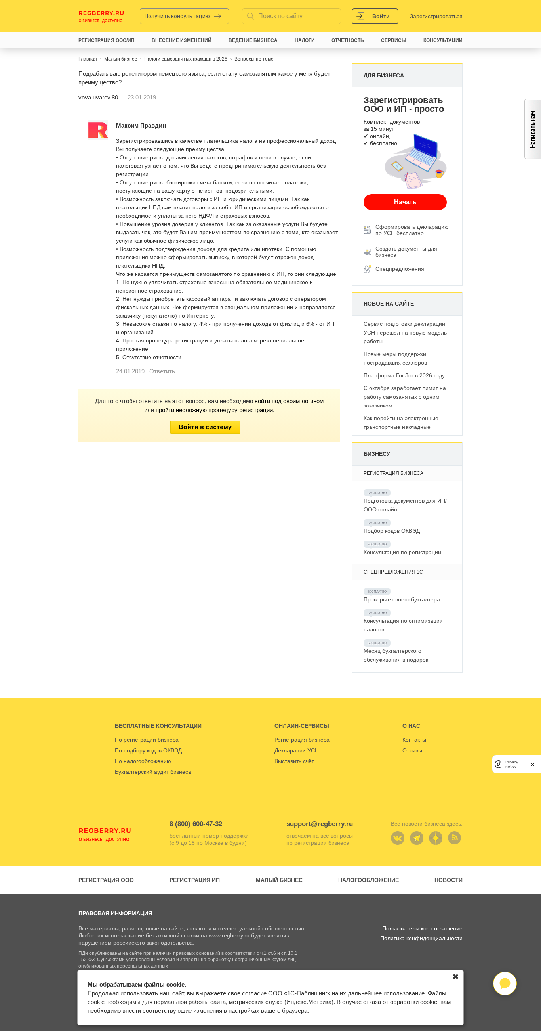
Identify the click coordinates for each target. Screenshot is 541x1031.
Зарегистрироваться (436, 16)
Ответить (162, 371)
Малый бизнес (279, 880)
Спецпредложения (399, 269)
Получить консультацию (177, 16)
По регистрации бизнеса (147, 739)
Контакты (414, 739)
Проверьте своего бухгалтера (402, 599)
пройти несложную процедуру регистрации (214, 410)
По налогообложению (143, 761)
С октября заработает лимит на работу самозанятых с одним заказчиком (405, 397)
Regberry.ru (101, 16)
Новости (448, 880)
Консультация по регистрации (402, 552)
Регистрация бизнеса (302, 739)
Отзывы (412, 750)
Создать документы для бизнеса (406, 251)
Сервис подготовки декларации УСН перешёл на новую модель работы (405, 332)
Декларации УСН (296, 750)
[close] (532, 764)
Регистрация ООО (106, 880)
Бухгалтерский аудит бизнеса (153, 772)
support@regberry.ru (319, 824)
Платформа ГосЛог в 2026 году (404, 375)
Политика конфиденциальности (421, 938)
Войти (381, 16)
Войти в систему (205, 427)
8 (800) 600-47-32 (196, 824)
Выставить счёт (294, 761)
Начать (405, 202)
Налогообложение (368, 880)
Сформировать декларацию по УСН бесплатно (412, 230)
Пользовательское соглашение (422, 928)
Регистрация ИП (195, 880)
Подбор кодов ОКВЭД (392, 531)
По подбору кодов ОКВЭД (148, 750)
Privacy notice (511, 763)
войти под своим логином (289, 401)
